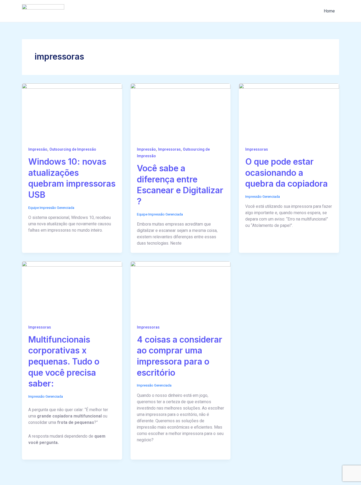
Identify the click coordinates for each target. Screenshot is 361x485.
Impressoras (169, 149)
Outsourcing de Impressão (72, 149)
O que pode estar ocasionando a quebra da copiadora (286, 172)
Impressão (37, 149)
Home (329, 11)
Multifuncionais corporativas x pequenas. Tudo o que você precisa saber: (63, 361)
